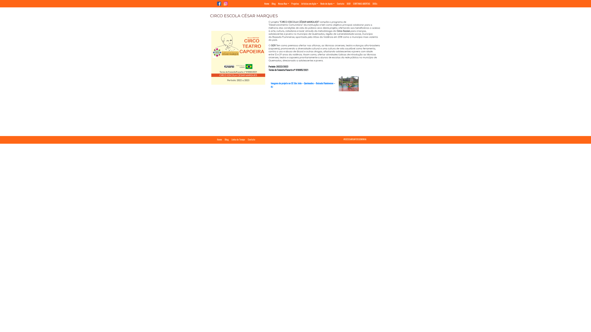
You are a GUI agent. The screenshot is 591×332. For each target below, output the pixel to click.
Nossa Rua (282, 3)
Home (266, 3)
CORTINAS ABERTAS (361, 3)
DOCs (375, 3)
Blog (274, 3)
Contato (340, 3)
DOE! (349, 3)
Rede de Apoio (326, 3)
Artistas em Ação (308, 3)
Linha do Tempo (238, 139)
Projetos (295, 3)
